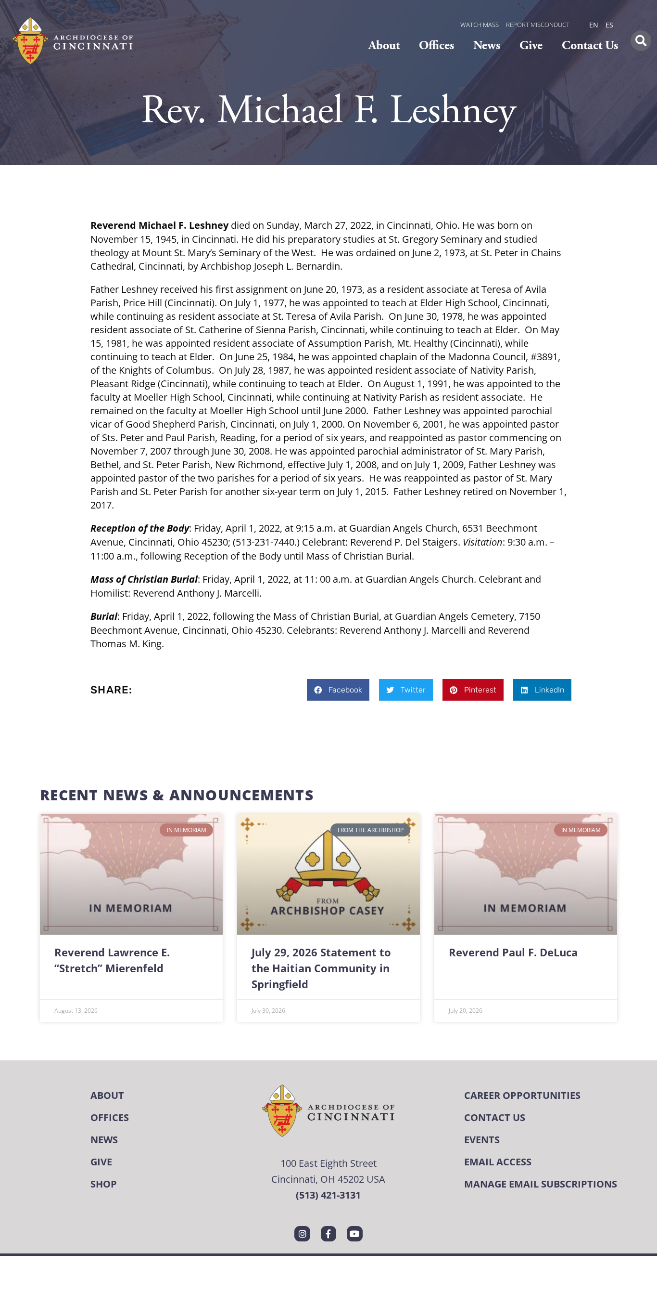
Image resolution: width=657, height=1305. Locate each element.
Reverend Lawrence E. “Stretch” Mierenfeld (112, 960)
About (384, 45)
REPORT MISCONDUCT (537, 24)
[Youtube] (354, 1233)
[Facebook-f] (328, 1233)
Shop (103, 1184)
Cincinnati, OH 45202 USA (328, 1179)
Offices (436, 45)
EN (593, 24)
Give (531, 45)
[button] (641, 40)
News (486, 45)
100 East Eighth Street (328, 1163)
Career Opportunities (522, 1095)
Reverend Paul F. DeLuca (513, 952)
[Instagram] (302, 1233)
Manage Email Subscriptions (540, 1184)
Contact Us (590, 45)
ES (609, 24)
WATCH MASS (479, 24)
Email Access (497, 1162)
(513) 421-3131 (328, 1195)
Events (482, 1140)
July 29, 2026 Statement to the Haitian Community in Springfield (321, 968)
